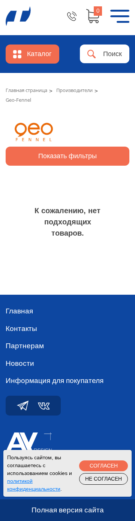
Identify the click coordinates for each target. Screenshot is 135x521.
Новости (20, 363)
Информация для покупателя (55, 380)
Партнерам (25, 346)
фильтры (67, 156)
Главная (19, 311)
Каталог (39, 54)
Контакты (21, 328)
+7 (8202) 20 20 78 (71, 16)
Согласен (104, 466)
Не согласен (103, 479)
